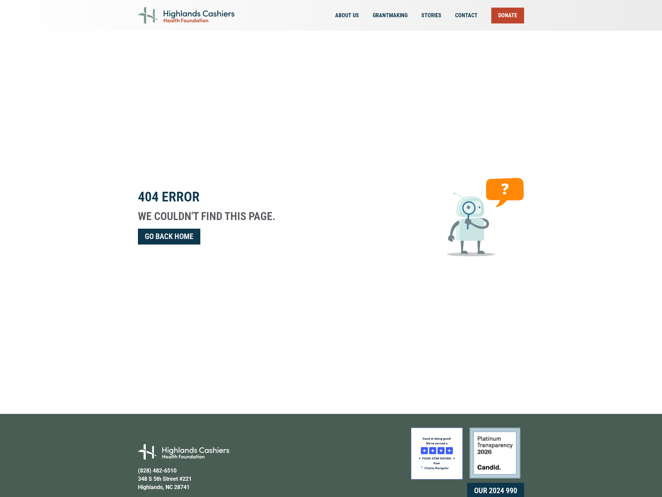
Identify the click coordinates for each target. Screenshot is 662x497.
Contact (466, 15)
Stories (431, 15)
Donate (507, 15)
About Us (347, 15)
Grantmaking (390, 15)
